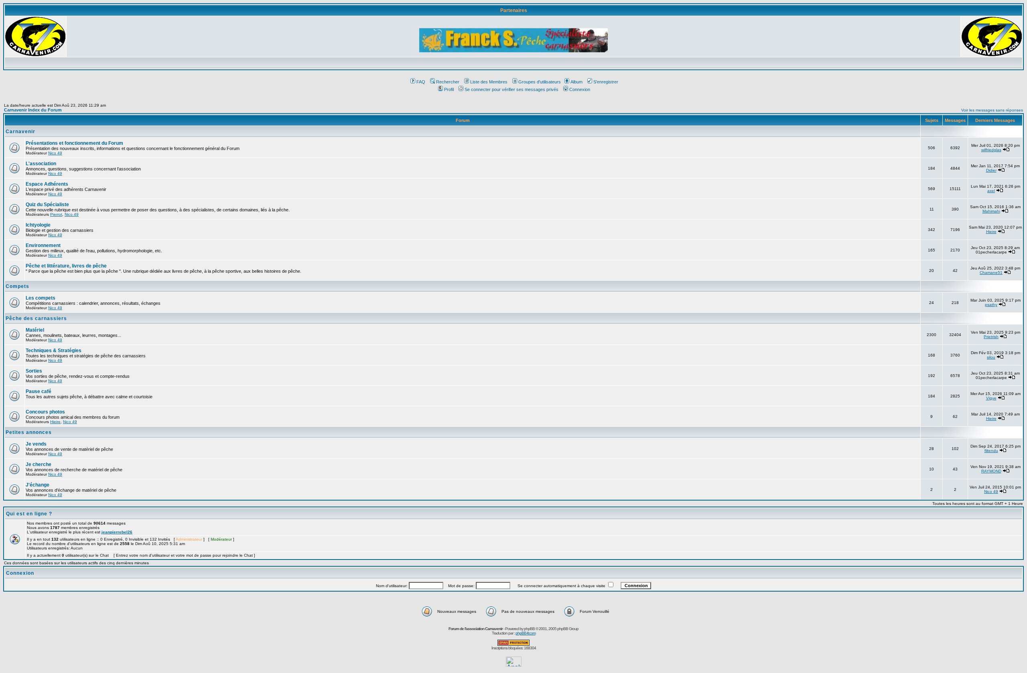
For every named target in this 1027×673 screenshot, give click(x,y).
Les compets (40, 298)
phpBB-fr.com (526, 633)
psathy (991, 304)
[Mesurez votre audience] (514, 664)
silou (991, 357)
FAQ (420, 81)
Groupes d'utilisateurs (539, 81)
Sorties (34, 371)
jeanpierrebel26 (116, 532)
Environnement (43, 245)
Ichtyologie (38, 225)
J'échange (37, 485)
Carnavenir (20, 131)
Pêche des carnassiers (36, 318)
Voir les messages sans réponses (992, 110)
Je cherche (38, 464)
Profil (449, 89)
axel (991, 191)
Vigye (991, 398)
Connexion (579, 89)
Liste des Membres (488, 81)
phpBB (529, 628)
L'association (41, 163)
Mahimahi (991, 211)
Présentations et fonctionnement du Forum (74, 143)
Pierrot (56, 214)
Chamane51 (991, 272)
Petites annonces (29, 432)
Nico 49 (55, 153)
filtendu (991, 450)
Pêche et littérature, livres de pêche (66, 266)
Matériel (35, 330)
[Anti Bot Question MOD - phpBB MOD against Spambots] (513, 644)
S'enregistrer (605, 81)
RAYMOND (991, 471)
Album (576, 81)
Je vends (36, 444)
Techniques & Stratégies (53, 350)
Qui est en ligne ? (29, 514)
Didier (991, 170)
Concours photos (45, 412)
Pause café (38, 391)
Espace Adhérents (47, 184)
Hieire (991, 231)
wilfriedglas (991, 150)
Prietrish (991, 336)
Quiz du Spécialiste (47, 204)
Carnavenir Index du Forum (33, 109)
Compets (17, 286)
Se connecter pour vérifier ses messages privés (511, 89)
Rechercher (447, 81)
